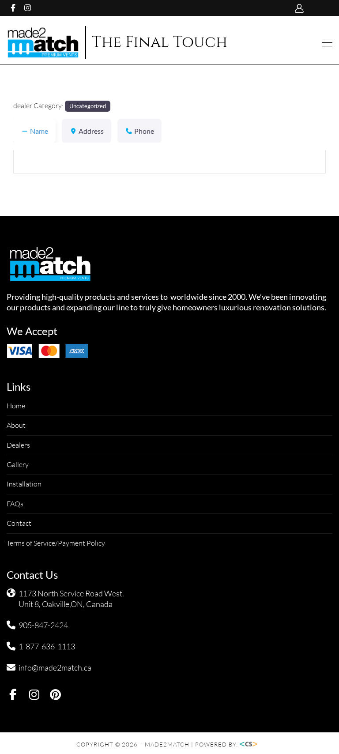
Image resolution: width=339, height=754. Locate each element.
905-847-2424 (43, 625)
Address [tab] (91, 131)
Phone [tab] (144, 131)
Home (16, 405)
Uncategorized (87, 105)
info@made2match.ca (55, 667)
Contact (19, 523)
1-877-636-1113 (47, 646)
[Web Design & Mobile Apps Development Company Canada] (251, 744)
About (16, 425)
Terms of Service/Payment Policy (56, 543)
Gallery (18, 464)
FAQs (15, 503)
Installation (24, 483)
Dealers (18, 445)
